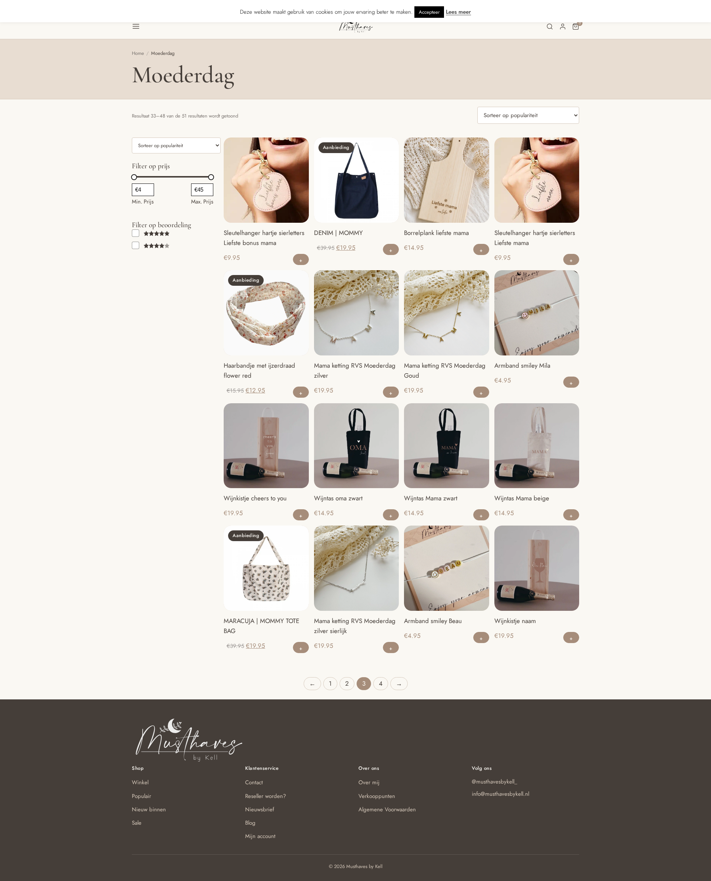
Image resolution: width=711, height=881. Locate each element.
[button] (235, 26)
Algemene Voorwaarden (387, 809)
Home (138, 53)
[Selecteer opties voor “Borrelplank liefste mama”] (481, 249)
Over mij (369, 782)
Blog (250, 823)
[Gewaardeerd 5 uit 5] (150, 233)
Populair (141, 796)
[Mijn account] (562, 26)
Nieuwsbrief (259, 809)
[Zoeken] (549, 26)
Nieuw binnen (149, 809)
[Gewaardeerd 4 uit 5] (150, 245)
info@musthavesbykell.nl (500, 794)
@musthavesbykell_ (494, 782)
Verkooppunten (376, 796)
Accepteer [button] (429, 12)
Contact (254, 782)
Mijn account (260, 836)
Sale (136, 823)
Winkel (140, 782)
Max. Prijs (202, 202)
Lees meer (458, 12)
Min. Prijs (143, 202)
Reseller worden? (265, 796)
